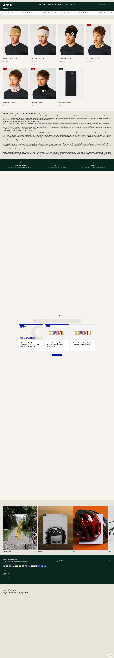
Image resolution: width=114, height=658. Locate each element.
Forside (4, 16)
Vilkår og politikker (57, 581)
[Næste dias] (26, 39)
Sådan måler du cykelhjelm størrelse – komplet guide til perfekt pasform (55, 344)
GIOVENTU (8, 581)
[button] (109, 21)
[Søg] (104, 4)
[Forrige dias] (5, 39)
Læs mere (22, 348)
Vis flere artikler (57, 355)
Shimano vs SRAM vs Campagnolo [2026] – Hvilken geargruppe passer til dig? (29, 344)
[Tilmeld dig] (109, 560)
